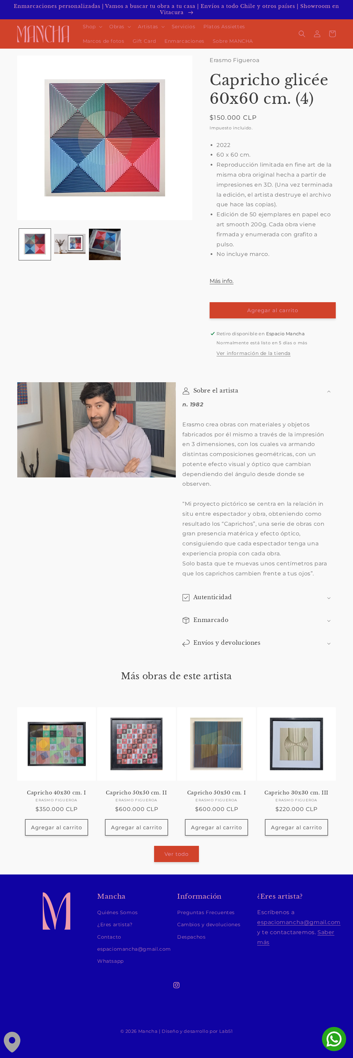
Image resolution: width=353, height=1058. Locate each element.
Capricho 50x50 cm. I (216, 793)
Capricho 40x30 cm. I (56, 793)
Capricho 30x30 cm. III (296, 793)
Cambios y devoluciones (208, 924)
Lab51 (226, 1031)
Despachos (191, 937)
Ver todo (176, 854)
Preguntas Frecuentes (206, 912)
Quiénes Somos (117, 912)
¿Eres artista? (114, 924)
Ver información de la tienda (253, 353)
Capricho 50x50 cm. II (136, 793)
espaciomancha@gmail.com (134, 949)
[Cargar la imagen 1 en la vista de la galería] (35, 244)
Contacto (109, 937)
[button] (92, 26)
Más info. (221, 281)
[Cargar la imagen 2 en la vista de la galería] (70, 244)
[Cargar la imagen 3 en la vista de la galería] (105, 244)
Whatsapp (110, 961)
